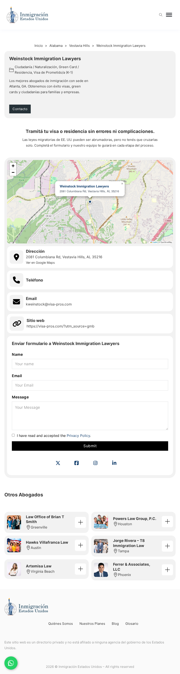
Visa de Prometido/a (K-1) (53, 72)
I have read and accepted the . (54, 436)
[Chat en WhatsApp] (11, 663)
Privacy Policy (78, 435)
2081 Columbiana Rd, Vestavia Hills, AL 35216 (64, 257)
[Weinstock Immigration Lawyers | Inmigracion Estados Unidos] (61, 463)
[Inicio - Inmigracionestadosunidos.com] (27, 14)
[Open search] (161, 15)
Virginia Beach (42, 571)
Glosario (131, 623)
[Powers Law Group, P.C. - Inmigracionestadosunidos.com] (167, 521)
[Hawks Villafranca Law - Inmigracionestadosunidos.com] (80, 545)
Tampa (123, 551)
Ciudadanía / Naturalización (36, 67)
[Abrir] (169, 15)
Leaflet (154, 242)
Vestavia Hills (79, 46)
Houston (125, 524)
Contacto (20, 109)
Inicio (38, 46)
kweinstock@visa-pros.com (49, 304)
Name (17, 354)
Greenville (39, 527)
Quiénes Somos (60, 623)
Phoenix (124, 574)
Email (17, 376)
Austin (36, 547)
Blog (115, 623)
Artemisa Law (38, 566)
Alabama (56, 46)
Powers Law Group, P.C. (134, 518)
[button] (90, 201)
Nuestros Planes (92, 623)
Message (20, 397)
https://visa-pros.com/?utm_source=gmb (60, 326)
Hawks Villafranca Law (47, 542)
